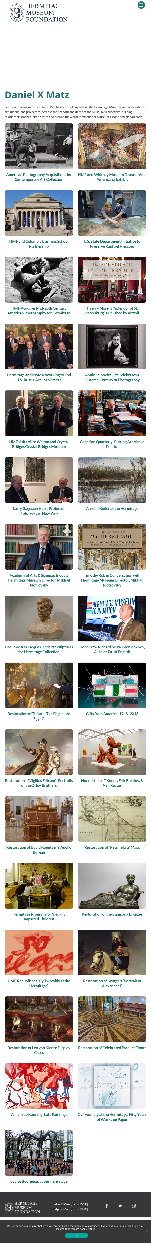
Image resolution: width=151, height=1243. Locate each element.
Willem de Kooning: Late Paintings (38, 1114)
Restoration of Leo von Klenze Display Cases (39, 1050)
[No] (146, 1231)
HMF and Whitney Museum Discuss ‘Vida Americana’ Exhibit (112, 177)
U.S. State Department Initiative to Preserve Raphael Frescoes (112, 244)
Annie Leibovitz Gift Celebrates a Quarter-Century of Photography (112, 377)
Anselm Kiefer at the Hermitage (112, 508)
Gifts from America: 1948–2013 (112, 713)
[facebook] (106, 1205)
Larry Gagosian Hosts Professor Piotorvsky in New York (39, 511)
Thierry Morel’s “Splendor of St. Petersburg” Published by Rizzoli (112, 310)
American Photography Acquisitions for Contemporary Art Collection (39, 177)
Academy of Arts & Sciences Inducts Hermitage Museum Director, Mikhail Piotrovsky (39, 580)
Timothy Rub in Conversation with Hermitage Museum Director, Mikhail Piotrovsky (112, 580)
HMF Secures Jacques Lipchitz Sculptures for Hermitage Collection (39, 649)
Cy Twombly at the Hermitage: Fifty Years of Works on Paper (112, 1117)
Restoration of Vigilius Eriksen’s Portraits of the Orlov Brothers (39, 783)
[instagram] (133, 1205)
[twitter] (120, 1205)
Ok (76, 1235)
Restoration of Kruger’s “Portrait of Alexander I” (112, 983)
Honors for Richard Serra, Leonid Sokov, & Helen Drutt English (112, 649)
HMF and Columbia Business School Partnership (38, 244)
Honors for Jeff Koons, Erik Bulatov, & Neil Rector (112, 783)
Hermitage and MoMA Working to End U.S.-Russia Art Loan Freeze (39, 377)
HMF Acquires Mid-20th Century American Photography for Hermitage (38, 310)
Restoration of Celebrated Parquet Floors (112, 1047)
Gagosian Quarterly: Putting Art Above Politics (112, 444)
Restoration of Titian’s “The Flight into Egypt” (39, 716)
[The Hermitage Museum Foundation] (39, 20)
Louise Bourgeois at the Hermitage (38, 1181)
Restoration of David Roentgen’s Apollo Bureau (38, 850)
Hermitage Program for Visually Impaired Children (39, 916)
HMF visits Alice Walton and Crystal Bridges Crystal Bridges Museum (39, 444)
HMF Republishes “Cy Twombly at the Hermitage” (39, 983)
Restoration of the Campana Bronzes (112, 914)
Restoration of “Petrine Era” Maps (112, 847)
